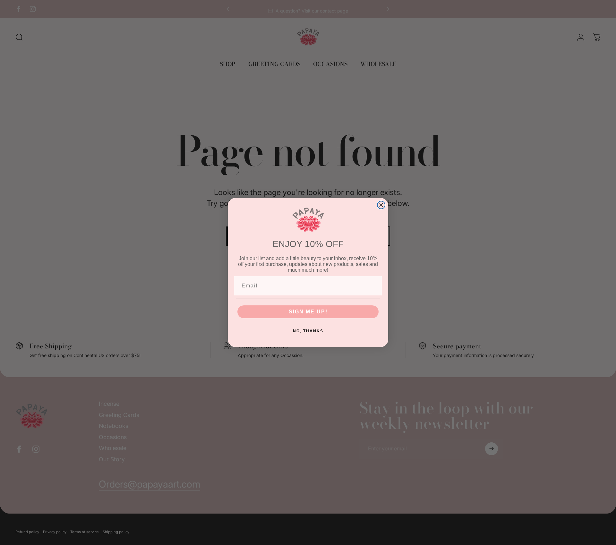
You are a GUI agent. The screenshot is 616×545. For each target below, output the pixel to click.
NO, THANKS (308, 331)
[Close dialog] (381, 205)
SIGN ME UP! (308, 311)
